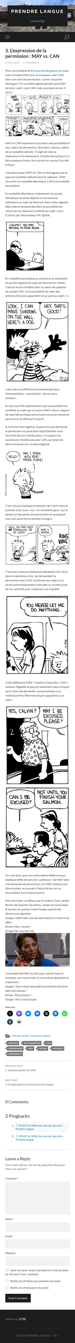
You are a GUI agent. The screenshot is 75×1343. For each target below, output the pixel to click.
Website (10, 1253)
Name (9, 1219)
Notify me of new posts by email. (29, 1287)
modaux (58, 1048)
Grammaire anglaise (40, 1035)
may (30, 1048)
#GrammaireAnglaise (44, 70)
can (48, 1043)
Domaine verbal (20, 1035)
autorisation (32, 1043)
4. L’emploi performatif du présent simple (29, 1082)
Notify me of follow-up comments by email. (35, 1281)
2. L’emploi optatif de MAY (20, 1068)
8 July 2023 (12, 62)
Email (9, 1236)
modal (43, 1048)
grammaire (15, 1048)
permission (15, 1053)
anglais (13, 1043)
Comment (12, 1178)
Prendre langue (37, 11)
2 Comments (31, 62)
